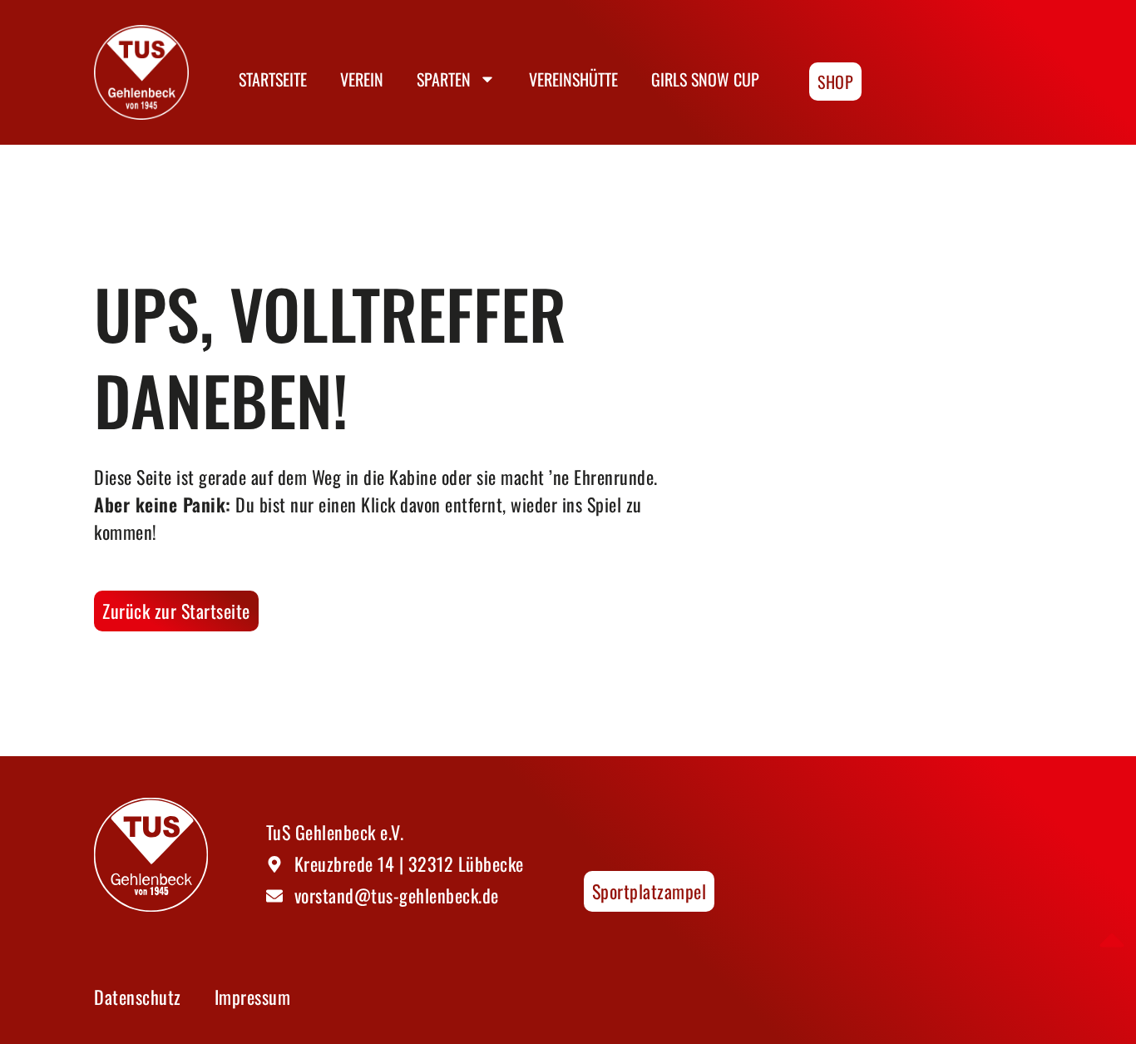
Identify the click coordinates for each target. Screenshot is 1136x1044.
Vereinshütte (573, 79)
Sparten (444, 79)
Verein (361, 79)
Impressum (253, 996)
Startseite (273, 79)
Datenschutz (137, 996)
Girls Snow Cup (705, 79)
